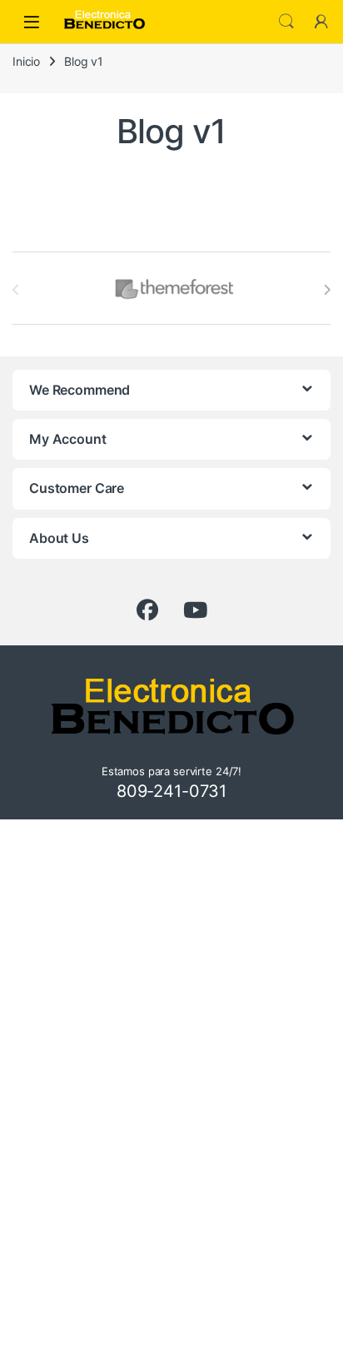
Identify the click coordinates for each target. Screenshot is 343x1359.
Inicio (26, 61)
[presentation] (327, 290)
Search (286, 21)
